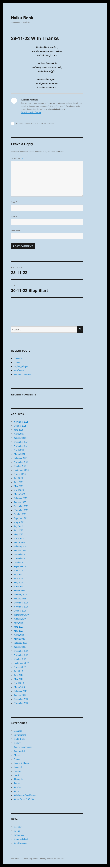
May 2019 (18, 678)
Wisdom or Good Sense (25, 795)
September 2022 (21, 518)
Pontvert (19, 123)
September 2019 (21, 662)
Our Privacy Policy (30, 858)
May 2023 (18, 485)
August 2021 (20, 570)
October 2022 (20, 514)
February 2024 (20, 457)
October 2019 (20, 658)
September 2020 (21, 614)
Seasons (17, 770)
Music (16, 754)
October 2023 (20, 465)
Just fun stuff (19, 750)
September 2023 (21, 469)
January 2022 (20, 550)
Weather (17, 786)
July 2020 (18, 622)
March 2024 (19, 453)
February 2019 (20, 690)
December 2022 (21, 506)
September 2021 (21, 566)
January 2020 (20, 646)
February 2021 (20, 594)
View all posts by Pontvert (31, 112)
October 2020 (20, 610)
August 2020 (20, 618)
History (17, 742)
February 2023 (20, 498)
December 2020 (21, 602)
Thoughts (18, 778)
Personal (18, 766)
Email (14, 216)
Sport (16, 774)
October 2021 (20, 562)
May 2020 (18, 630)
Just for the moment (45, 123)
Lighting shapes (21, 366)
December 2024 (21, 441)
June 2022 (18, 530)
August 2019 (20, 666)
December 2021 (21, 554)
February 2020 (20, 642)
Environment (20, 734)
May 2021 (18, 582)
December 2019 (21, 650)
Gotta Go (18, 358)
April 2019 (19, 682)
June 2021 (18, 578)
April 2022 (19, 538)
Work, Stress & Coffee (24, 799)
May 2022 (18, 534)
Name (14, 202)
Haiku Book (22, 18)
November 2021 (21, 558)
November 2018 (21, 703)
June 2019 (18, 674)
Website (16, 230)
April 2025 (19, 433)
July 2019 (18, 670)
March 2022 (19, 542)
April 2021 (19, 586)
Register (17, 826)
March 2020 (19, 638)
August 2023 (20, 473)
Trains (16, 782)
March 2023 (19, 494)
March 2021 (19, 590)
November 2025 (21, 421)
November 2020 (21, 606)
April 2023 (19, 489)
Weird (16, 791)
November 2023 (21, 461)
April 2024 (19, 449)
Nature (17, 758)
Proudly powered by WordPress (52, 858)
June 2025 (18, 429)
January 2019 (20, 694)
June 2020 (18, 626)
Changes (18, 730)
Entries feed (19, 834)
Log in (17, 830)
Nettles (17, 362)
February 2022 (20, 546)
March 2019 (19, 686)
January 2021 (20, 598)
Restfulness (19, 370)
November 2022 (21, 510)
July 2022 (18, 526)
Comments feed (21, 838)
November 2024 (21, 445)
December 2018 (21, 698)
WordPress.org (20, 842)
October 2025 (20, 425)
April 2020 (19, 634)
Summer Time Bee (22, 374)
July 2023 (18, 477)
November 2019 (21, 654)
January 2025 (20, 437)
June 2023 (18, 481)
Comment (17, 158)
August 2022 (20, 522)
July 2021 (18, 574)
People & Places (21, 762)
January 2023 (20, 502)
